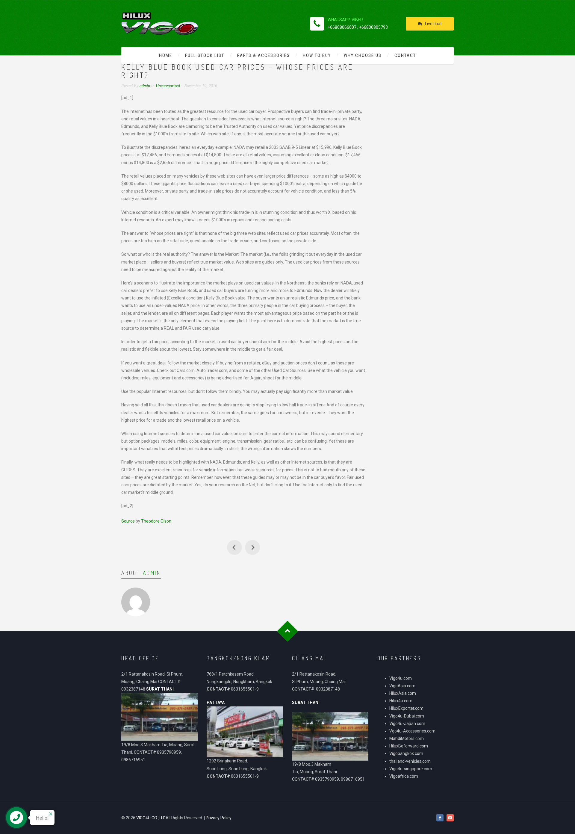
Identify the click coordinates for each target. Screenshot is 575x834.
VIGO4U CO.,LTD (151, 817)
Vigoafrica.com (403, 776)
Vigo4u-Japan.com (407, 723)
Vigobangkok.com (406, 753)
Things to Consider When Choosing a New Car (252, 547)
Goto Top (287, 631)
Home (165, 55)
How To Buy (317, 55)
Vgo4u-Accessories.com (412, 731)
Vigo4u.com (400, 678)
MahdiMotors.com (406, 738)
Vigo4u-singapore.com (410, 768)
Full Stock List (204, 55)
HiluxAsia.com (402, 693)
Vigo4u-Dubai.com (406, 716)
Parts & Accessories (263, 55)
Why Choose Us (363, 55)
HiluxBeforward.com (408, 746)
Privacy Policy (218, 817)
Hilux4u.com (400, 700)
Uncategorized (168, 86)
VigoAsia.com (402, 685)
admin (152, 573)
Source (128, 521)
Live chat (433, 23)
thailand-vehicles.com (410, 761)
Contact (405, 55)
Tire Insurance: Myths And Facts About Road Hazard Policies (234, 547)
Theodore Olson (156, 521)
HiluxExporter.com (406, 708)
